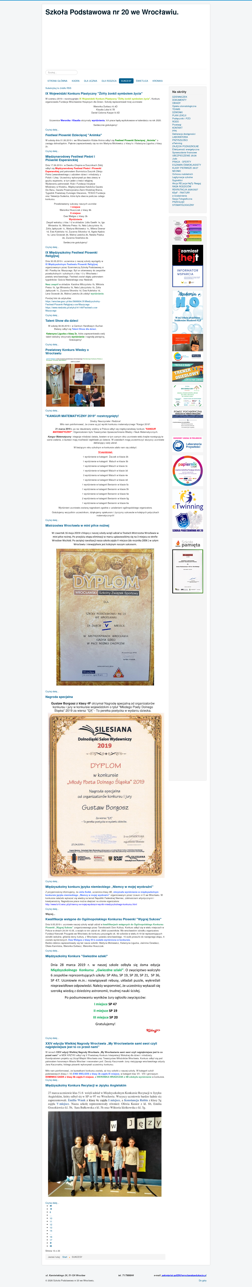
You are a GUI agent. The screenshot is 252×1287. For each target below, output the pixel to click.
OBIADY (176, 103)
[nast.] (51, 1243)
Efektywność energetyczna (185, 149)
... (51, 1215)
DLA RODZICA (109, 80)
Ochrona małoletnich (182, 174)
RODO (175, 121)
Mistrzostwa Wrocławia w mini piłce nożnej (77, 525)
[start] (51, 1206)
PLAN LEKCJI (179, 115)
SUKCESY (126, 80)
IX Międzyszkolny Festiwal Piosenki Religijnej (71, 254)
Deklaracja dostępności (183, 133)
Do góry (203, 1280)
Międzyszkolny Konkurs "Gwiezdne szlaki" (76, 956)
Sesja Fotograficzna (182, 198)
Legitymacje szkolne (182, 177)
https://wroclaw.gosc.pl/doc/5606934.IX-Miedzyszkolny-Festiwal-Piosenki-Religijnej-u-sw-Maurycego (72, 303)
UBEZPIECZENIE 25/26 (184, 155)
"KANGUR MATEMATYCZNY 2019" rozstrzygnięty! (82, 416)
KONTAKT (177, 127)
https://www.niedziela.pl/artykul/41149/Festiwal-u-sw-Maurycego (71, 309)
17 (51, 1240)
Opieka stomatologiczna (184, 106)
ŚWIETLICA (142, 80)
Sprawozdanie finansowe (184, 152)
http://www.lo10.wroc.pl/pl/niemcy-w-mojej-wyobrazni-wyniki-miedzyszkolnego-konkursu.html (91, 904)
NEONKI (176, 171)
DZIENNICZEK (179, 96)
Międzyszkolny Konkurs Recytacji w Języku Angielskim (85, 1085)
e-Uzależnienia (179, 195)
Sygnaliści (177, 180)
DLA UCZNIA (90, 80)
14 (51, 1230)
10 (51, 1218)
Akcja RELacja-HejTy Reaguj (186, 183)
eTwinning (177, 143)
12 (51, 1224)
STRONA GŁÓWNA (57, 80)
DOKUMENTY (179, 99)
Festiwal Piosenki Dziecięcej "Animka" (73, 135)
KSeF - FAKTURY (181, 192)
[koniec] (51, 1246)
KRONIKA (158, 80)
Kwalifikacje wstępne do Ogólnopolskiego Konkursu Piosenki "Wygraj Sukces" (103, 919)
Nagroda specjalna (59, 696)
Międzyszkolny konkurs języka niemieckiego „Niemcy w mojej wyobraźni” (99, 886)
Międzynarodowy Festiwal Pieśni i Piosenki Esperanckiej (70, 158)
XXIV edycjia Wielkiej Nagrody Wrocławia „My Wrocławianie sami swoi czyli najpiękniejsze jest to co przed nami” (101, 1045)
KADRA (76, 80)
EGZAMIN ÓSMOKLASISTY (186, 164)
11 (51, 1221)
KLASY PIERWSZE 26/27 (185, 167)
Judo (174, 158)
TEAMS (176, 109)
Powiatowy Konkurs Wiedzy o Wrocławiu (67, 351)
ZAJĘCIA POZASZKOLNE (185, 146)
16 (51, 1236)
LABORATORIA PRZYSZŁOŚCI (180, 138)
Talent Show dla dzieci (61, 320)
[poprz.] (51, 1209)
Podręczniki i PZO (181, 118)
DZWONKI (177, 112)
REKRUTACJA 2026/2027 (185, 189)
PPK (174, 130)
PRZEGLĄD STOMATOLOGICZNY (183, 203)
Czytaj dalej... (52, 129)
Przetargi (176, 124)
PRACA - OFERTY (181, 161)
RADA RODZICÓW (181, 186)
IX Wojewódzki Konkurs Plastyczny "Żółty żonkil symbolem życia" (94, 93)
